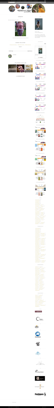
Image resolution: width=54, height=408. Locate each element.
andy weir (41, 286)
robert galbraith (41, 275)
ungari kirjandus (37, 259)
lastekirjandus (37, 208)
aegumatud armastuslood (42, 301)
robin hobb (40, 280)
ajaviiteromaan (39, 207)
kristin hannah (40, 289)
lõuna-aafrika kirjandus (38, 248)
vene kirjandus (43, 260)
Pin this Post (29, 44)
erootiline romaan (37, 218)
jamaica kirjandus (42, 243)
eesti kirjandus (42, 234)
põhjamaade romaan (42, 305)
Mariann (14, 54)
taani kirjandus (37, 258)
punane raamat (41, 300)
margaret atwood (37, 270)
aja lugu (36, 302)
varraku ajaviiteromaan (38, 296)
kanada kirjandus (37, 244)
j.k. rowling (36, 279)
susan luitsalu (41, 285)
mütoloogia (36, 217)
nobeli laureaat (37, 305)
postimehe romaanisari (37, 297)
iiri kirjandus (42, 239)
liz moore (36, 280)
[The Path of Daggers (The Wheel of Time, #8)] (40, 53)
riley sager (36, 275)
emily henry (41, 269)
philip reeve (36, 285)
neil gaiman (42, 270)
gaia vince (36, 289)
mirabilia (36, 301)
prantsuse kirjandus (37, 253)
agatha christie (37, 269)
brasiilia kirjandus (43, 233)
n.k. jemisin (42, 274)
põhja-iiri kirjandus (37, 254)
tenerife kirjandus (42, 258)
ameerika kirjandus (37, 229)
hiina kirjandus (43, 238)
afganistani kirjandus (37, 228)
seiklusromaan (41, 223)
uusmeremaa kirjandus (37, 260)
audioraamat (42, 213)
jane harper (40, 279)
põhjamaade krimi (37, 213)
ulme (35, 207)
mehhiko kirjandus (43, 249)
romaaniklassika (40, 302)
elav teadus (36, 300)
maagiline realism (37, 212)
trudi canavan (36, 286)
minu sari (36, 295)
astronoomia (42, 222)
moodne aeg (40, 295)
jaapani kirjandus (37, 243)
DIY (21, 46)
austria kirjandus (37, 233)
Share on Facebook (14, 44)
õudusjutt (42, 212)
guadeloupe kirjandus (37, 238)
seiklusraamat (36, 223)
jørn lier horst (37, 284)
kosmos (42, 218)
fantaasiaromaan (37, 201)
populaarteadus (41, 217)
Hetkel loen (40, 46)
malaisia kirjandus (37, 249)
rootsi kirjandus (43, 254)
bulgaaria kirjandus (37, 234)
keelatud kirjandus (37, 222)
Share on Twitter (21, 44)
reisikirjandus (41, 208)
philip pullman (41, 284)
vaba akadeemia (37, 306)
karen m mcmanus (37, 274)
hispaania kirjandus (37, 239)
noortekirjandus (37, 202)
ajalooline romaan (37, 203)
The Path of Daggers (38, 54)
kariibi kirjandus (42, 244)
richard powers (37, 290)
